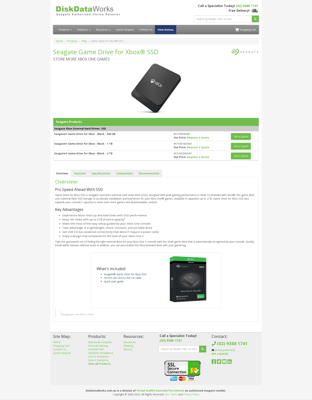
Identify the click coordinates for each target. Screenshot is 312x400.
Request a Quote (198, 137)
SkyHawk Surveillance (100, 353)
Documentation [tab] (149, 173)
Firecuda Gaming (98, 345)
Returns (128, 349)
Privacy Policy (191, 394)
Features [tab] (80, 173)
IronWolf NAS (96, 349)
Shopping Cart (247, 29)
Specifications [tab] (101, 173)
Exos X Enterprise (98, 360)
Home (59, 41)
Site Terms (171, 394)
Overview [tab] (62, 173)
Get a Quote (240, 136)
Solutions (83, 29)
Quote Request (125, 29)
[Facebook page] (214, 362)
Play (84, 41)
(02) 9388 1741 (247, 6)
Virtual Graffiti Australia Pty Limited (159, 390)
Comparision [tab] (124, 173)
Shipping (128, 345)
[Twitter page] (219, 362)
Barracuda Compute (100, 342)
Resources (102, 29)
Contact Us (145, 29)
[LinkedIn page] (229, 362)
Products (64, 29)
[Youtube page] (224, 362)
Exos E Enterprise (98, 356)
